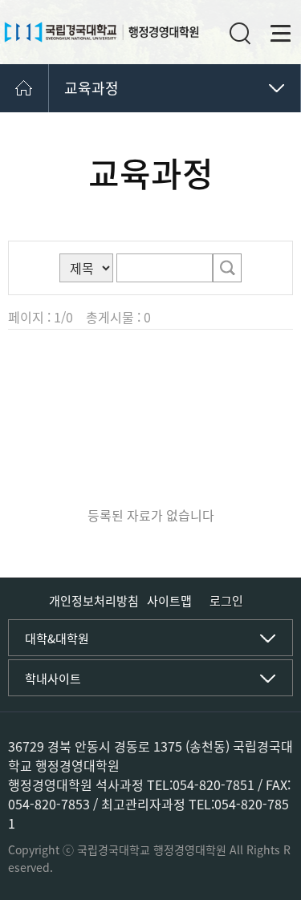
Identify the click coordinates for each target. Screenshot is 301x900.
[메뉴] (281, 34)
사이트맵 (169, 601)
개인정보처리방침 (94, 601)
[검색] (227, 267)
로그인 (226, 601)
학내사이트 (53, 678)
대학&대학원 (57, 638)
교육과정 (91, 88)
